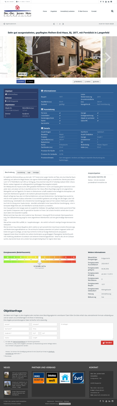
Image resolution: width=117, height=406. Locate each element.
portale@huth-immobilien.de (97, 182)
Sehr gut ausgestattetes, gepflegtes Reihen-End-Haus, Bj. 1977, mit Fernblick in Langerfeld (19, 375)
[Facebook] (100, 1)
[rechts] (63, 23)
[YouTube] (106, 1)
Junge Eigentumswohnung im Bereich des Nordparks (19, 393)
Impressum (50, 401)
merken (88, 81)
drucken (96, 81)
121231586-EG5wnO (12, 110)
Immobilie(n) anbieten (68, 11)
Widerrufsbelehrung (51, 404)
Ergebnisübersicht (10, 24)
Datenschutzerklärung (19, 341)
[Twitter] (103, 1)
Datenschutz (59, 401)
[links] (53, 23)
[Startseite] (21, 11)
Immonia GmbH (16, 404)
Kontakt (93, 11)
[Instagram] (111, 1)
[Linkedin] (108, 1)
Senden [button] (108, 342)
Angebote (54, 11)
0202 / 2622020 (10, 1)
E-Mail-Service (83, 11)
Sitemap (66, 401)
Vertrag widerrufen (64, 404)
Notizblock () (78, 81)
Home (45, 11)
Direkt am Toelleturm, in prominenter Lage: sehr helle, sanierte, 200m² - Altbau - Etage (19, 384)
